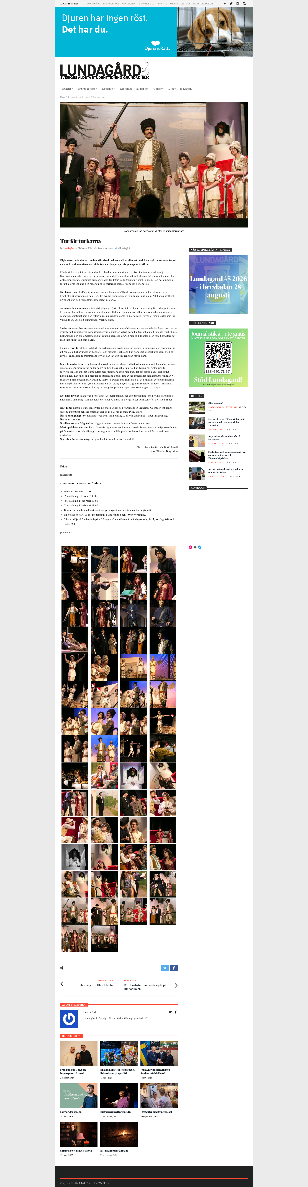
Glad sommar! (215, 403)
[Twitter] (231, 3)
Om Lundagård (92, 3)
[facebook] (174, 968)
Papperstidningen (180, 3)
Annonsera (128, 3)
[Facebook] (224, 3)
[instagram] (238, 3)
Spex (110, 248)
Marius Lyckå (215, 429)
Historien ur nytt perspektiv (115, 1112)
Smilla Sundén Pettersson (223, 407)
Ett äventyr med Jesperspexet (156, 1112)
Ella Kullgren (216, 443)
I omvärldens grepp (70, 1112)
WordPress (103, 1183)
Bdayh (82, 1183)
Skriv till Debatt (203, 3)
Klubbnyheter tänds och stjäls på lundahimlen (145, 985)
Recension (86, 97)
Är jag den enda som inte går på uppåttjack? (224, 437)
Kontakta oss (111, 3)
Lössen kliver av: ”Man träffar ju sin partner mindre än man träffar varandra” (226, 422)
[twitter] (165, 968)
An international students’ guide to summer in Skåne (225, 470)
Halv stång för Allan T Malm (96, 983)
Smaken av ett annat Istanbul (76, 1150)
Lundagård (68, 248)
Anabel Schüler (217, 476)
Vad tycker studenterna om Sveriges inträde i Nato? (155, 1071)
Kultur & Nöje (73, 97)
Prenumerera (146, 3)
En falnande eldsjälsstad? (114, 1150)
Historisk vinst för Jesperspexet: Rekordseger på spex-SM (117, 1071)
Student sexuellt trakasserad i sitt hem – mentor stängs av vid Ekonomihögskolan (227, 455)
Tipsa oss (161, 3)
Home (62, 97)
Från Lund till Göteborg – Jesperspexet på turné (74, 1071)
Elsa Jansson (215, 462)
